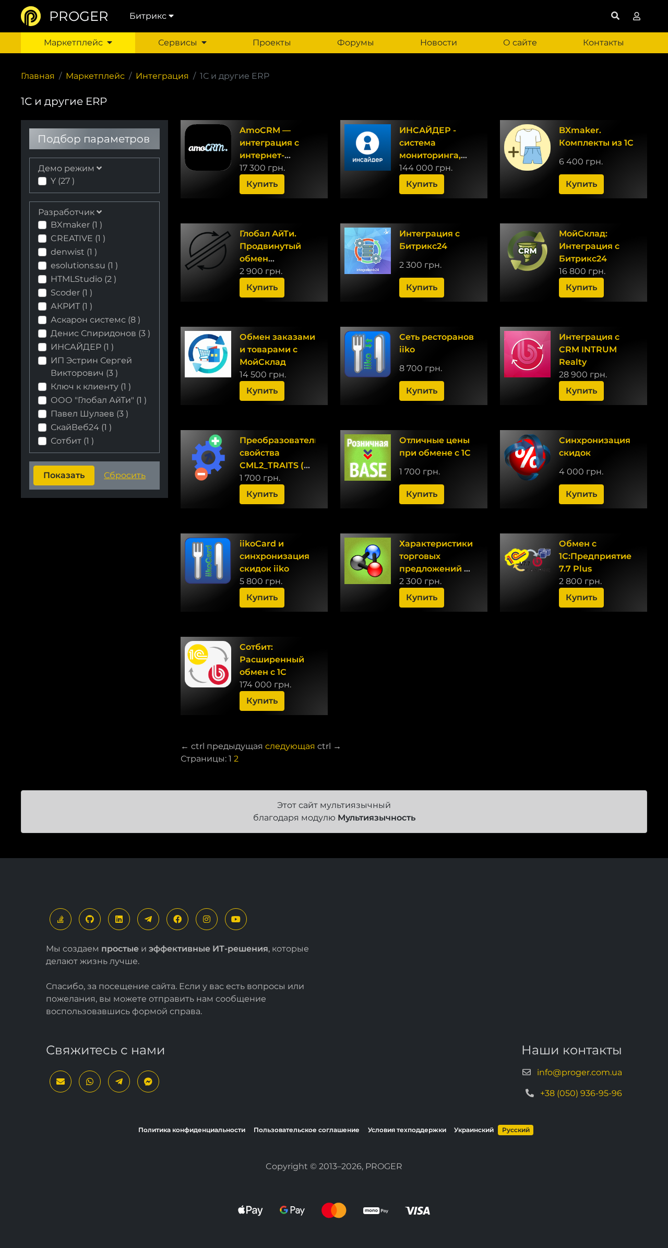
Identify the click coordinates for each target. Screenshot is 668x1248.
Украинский (474, 1130)
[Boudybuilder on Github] (90, 919)
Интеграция (162, 76)
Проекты (272, 42)
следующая (290, 746)
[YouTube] (236, 919)
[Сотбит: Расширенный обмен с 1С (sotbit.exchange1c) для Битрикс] (208, 664)
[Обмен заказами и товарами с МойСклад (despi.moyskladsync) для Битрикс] (208, 354)
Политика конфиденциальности (191, 1130)
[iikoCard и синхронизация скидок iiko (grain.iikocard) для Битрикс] (208, 561)
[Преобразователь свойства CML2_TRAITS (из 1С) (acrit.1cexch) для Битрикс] (208, 457)
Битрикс (147, 16)
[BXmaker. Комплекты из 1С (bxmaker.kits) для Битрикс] (527, 147)
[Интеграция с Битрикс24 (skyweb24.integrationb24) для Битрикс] (367, 251)
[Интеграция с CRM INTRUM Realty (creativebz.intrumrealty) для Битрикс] (527, 354)
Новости (438, 42)
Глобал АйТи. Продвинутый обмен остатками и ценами (270, 259)
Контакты (603, 42)
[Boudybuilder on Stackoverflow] (60, 919)
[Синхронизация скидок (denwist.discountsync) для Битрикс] (527, 457)
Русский (516, 1130)
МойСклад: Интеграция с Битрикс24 (589, 246)
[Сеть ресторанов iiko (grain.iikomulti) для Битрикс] (367, 354)
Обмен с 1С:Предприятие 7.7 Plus (595, 556)
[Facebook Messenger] (148, 1081)
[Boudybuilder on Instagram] (207, 919)
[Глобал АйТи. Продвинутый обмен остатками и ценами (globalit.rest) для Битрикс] (208, 251)
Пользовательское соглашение (307, 1130)
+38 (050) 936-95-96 (581, 1093)
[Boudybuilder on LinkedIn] (119, 919)
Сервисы (177, 42)
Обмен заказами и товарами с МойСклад (277, 349)
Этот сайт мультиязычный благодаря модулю (334, 811)
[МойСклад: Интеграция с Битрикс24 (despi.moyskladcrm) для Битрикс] (527, 251)
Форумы (355, 42)
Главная (38, 76)
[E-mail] (60, 1081)
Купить (262, 184)
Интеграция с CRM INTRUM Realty (589, 349)
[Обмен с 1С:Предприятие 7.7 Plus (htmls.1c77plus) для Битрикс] (527, 561)
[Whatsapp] (90, 1081)
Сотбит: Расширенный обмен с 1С (272, 659)
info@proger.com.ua (579, 1072)
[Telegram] (148, 919)
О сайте (520, 42)
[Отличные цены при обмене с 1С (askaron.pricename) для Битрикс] (367, 457)
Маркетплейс (73, 42)
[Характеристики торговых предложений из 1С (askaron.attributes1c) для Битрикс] (367, 561)
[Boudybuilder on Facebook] (177, 919)
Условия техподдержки (407, 1130)
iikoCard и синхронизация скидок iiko (274, 556)
